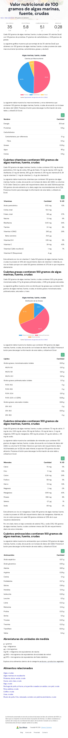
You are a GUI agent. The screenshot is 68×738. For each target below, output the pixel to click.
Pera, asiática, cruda (10, 689)
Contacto (45, 732)
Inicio (2, 18)
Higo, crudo (7, 684)
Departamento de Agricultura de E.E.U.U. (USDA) (36, 97)
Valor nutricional (9, 18)
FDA (61, 187)
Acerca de (28, 732)
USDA (16, 108)
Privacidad (37, 732)
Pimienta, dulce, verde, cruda (14, 678)
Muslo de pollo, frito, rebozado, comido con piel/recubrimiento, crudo (29, 697)
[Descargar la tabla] (63, 115)
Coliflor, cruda (8, 692)
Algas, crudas (8, 673)
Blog (21, 732)
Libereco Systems (46, 727)
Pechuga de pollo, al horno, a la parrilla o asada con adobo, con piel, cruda (31, 686)
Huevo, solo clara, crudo (12, 681)
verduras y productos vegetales (51, 661)
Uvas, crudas (8, 694)
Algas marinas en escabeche (14, 676)
